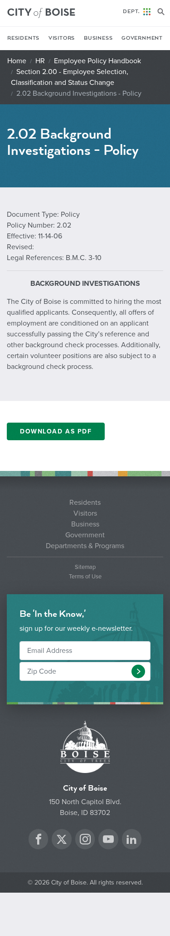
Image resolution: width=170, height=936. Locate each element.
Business (98, 38)
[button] (138, 671)
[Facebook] (38, 840)
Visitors (62, 38)
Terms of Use (85, 577)
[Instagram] (85, 840)
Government (142, 38)
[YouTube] (108, 840)
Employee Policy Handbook (97, 60)
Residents (23, 38)
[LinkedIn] (131, 840)
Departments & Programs (85, 545)
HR (40, 60)
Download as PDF (56, 431)
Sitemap (85, 567)
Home (16, 60)
